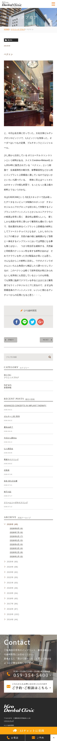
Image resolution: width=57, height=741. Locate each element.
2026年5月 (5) (16, 540)
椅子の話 (7, 492)
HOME (6, 29)
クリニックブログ (18, 29)
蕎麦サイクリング (11, 459)
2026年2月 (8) (16, 552)
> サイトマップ (9, 721)
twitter (32, 322)
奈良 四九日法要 (10, 481)
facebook (16, 322)
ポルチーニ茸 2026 (12, 416)
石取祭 (6, 470)
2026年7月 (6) (16, 532)
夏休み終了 (8, 427)
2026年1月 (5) (16, 556)
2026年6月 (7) (16, 536)
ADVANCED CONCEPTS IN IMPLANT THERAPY (25, 406)
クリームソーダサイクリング (16, 503)
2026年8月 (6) (16, 528)
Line (24, 322)
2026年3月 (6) (16, 548)
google (40, 322)
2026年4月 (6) (16, 544)
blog (10, 40)
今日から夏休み (10, 438)
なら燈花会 (8, 449)
